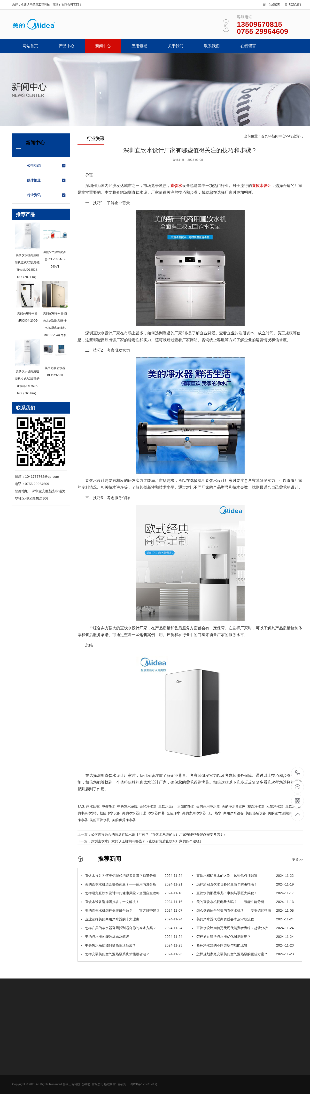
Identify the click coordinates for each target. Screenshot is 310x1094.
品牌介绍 (120, 1066)
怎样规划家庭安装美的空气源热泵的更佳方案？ (244, 954)
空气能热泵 (20, 1088)
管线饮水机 (20, 1059)
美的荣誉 (120, 1059)
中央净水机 (20, 1080)
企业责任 (120, 1088)
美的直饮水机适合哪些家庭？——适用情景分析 (133, 884)
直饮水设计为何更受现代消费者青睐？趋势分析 (133, 876)
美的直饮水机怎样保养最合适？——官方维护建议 (133, 910)
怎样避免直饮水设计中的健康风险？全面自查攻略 (133, 893)
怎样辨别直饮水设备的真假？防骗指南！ (244, 884)
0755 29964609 (297, 773)
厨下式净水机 (22, 1066)
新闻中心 (103, 46)
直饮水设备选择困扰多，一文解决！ (133, 902)
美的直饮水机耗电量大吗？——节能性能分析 (244, 902)
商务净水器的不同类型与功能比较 (244, 945)
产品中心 (66, 46)
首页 (264, 136)
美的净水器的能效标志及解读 (133, 937)
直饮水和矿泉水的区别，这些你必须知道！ (244, 876)
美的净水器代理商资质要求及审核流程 (244, 919)
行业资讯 (34, 195)
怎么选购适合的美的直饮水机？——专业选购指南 (244, 910)
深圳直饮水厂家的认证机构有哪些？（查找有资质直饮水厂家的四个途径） (147, 841)
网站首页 (30, 46)
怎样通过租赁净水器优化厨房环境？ (244, 937)
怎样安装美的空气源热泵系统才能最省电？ (133, 954)
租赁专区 (19, 1073)
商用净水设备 (22, 1051)
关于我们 (175, 46)
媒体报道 (34, 180)
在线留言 (274, 4)
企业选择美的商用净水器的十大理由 (133, 919)
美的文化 (120, 1080)
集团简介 (120, 1051)
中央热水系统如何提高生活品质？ (133, 945)
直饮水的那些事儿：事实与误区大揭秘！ (244, 893)
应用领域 (139, 46)
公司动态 (34, 165)
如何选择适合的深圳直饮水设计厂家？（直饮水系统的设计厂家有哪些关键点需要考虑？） (159, 834)
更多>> (297, 860)
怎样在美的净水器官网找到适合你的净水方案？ (133, 928)
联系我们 (295, 4)
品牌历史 (120, 1073)
